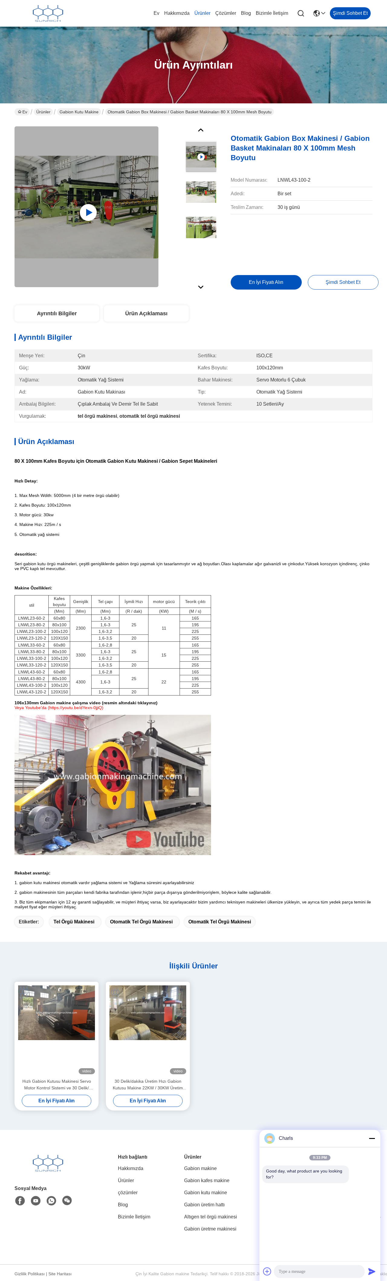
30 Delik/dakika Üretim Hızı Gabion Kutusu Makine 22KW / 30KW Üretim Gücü (148, 1085)
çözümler (225, 13)
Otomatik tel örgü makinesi (219, 921)
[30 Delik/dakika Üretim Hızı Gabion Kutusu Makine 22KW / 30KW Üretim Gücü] (147, 1029)
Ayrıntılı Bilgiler (57, 313)
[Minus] (372, 1138)
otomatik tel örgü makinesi (141, 921)
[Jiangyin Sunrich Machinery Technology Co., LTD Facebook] (20, 1201)
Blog (246, 13)
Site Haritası (60, 1273)
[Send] (372, 1271)
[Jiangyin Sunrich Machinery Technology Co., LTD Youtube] (35, 1201)
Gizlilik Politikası (30, 1273)
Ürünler (202, 13)
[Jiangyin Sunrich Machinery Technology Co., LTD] (48, 13)
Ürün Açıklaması (146, 313)
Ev (156, 13)
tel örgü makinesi (74, 921)
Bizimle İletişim (272, 13)
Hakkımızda (177, 13)
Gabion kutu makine (79, 111)
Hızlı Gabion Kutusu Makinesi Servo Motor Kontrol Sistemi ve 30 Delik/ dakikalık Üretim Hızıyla (56, 1085)
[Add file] (267, 1271)
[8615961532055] (51, 1201)
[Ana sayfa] (48, 1170)
